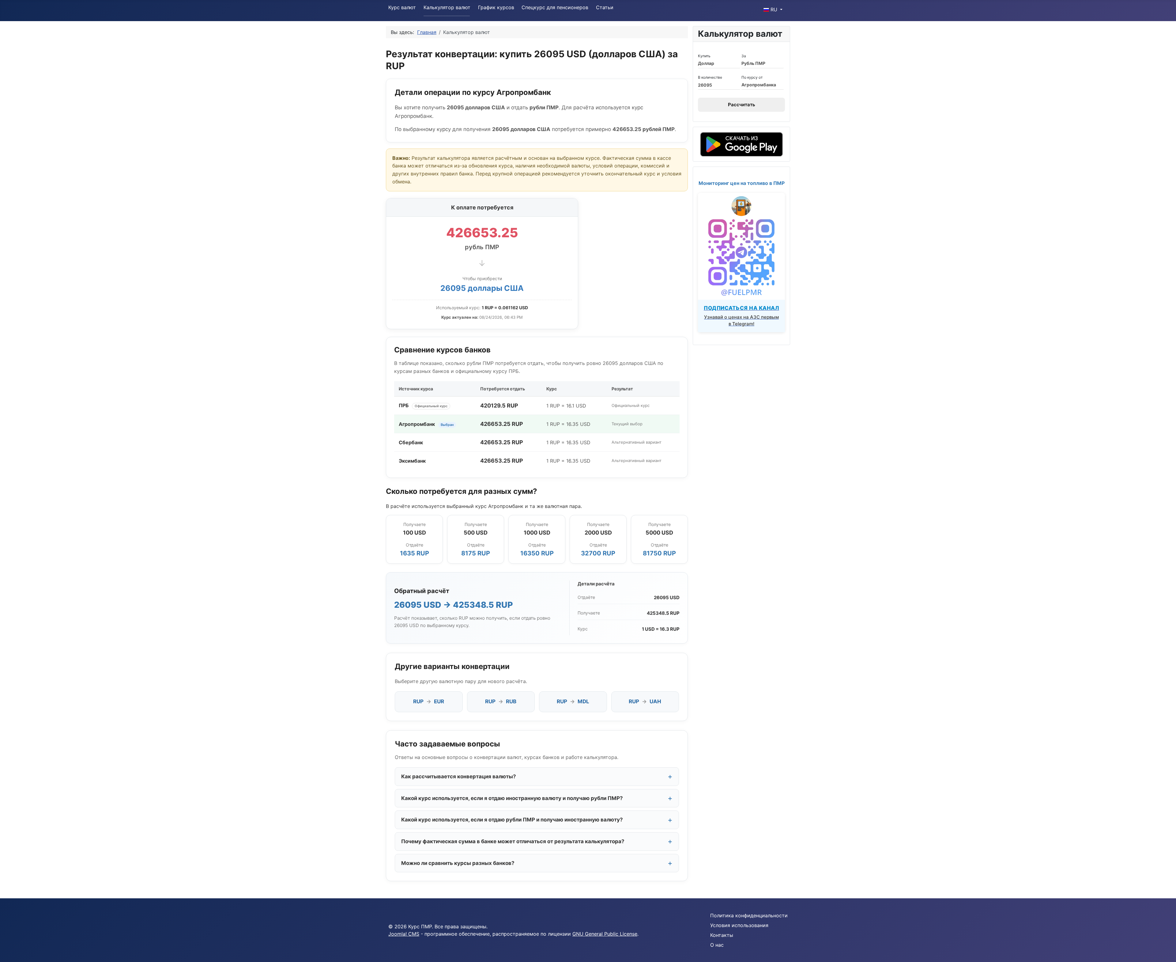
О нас (717, 945)
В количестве (710, 77)
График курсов (496, 7)
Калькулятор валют (447, 7)
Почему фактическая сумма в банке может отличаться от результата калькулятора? (512, 841)
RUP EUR (428, 701)
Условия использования (739, 925)
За (743, 56)
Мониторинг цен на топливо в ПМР (742, 183)
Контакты (721, 935)
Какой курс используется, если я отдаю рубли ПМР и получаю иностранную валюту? (512, 820)
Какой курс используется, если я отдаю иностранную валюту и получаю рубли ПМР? (512, 798)
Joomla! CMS (403, 934)
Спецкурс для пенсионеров (555, 7)
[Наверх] (1165, 950)
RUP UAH (645, 701)
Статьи (604, 7)
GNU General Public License (604, 934)
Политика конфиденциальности (749, 915)
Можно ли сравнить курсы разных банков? (457, 863)
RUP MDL (573, 701)
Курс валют (402, 7)
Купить (704, 56)
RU (774, 9)
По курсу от (752, 77)
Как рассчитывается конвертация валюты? (458, 776)
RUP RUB (500, 701)
